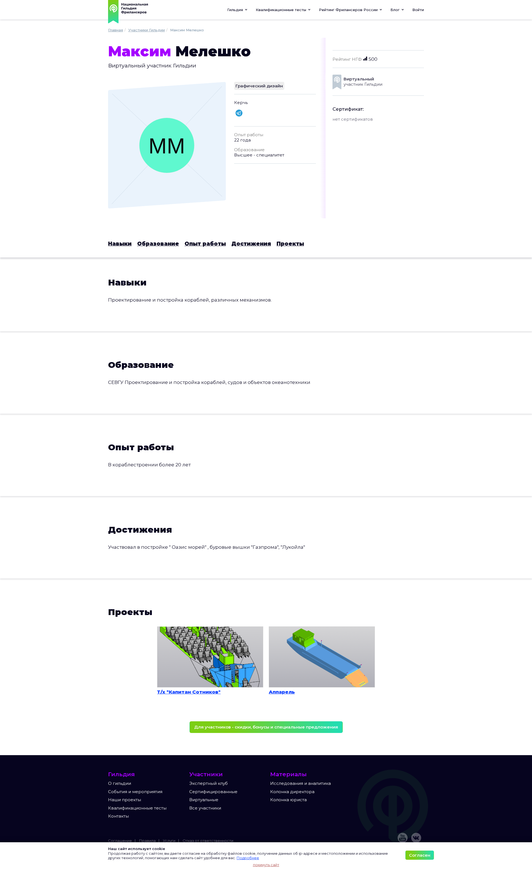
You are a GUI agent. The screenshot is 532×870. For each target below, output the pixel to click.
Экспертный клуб (208, 783)
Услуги (169, 840)
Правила (147, 840)
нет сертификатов (352, 119)
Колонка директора (292, 791)
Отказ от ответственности (208, 840)
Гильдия (235, 9)
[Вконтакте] (416, 838)
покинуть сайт (266, 865)
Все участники (205, 808)
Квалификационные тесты (137, 808)
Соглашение (120, 840)
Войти (418, 9)
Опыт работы (205, 244)
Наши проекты (124, 799)
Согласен (419, 855)
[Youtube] (403, 838)
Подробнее (248, 858)
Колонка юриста (288, 799)
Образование (158, 244)
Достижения (251, 244)
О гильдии (119, 783)
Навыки (120, 244)
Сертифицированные (213, 791)
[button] (283, 9)
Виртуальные (203, 799)
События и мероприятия (135, 791)
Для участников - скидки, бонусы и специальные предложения (266, 727)
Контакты (118, 816)
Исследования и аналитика (300, 783)
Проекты (290, 244)
